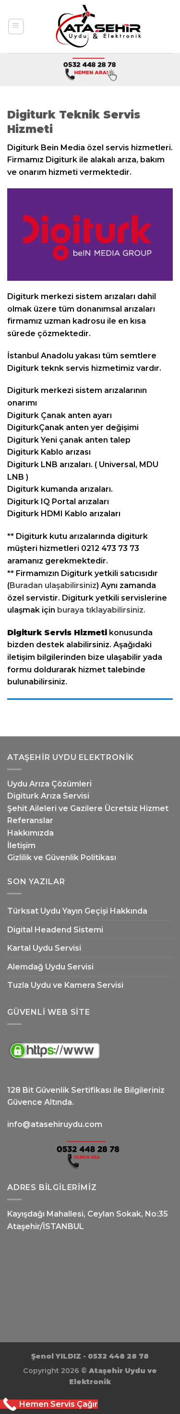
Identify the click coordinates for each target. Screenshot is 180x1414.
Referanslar (30, 820)
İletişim (21, 845)
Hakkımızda (30, 833)
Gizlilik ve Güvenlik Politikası (61, 857)
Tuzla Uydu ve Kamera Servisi (65, 985)
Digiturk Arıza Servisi (48, 795)
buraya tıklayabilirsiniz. (101, 610)
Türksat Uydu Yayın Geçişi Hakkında (77, 911)
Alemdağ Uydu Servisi (50, 966)
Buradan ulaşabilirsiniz (53, 585)
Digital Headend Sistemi (55, 929)
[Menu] (16, 26)
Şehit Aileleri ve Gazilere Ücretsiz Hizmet (87, 808)
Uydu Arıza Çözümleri (49, 783)
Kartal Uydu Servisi (44, 948)
